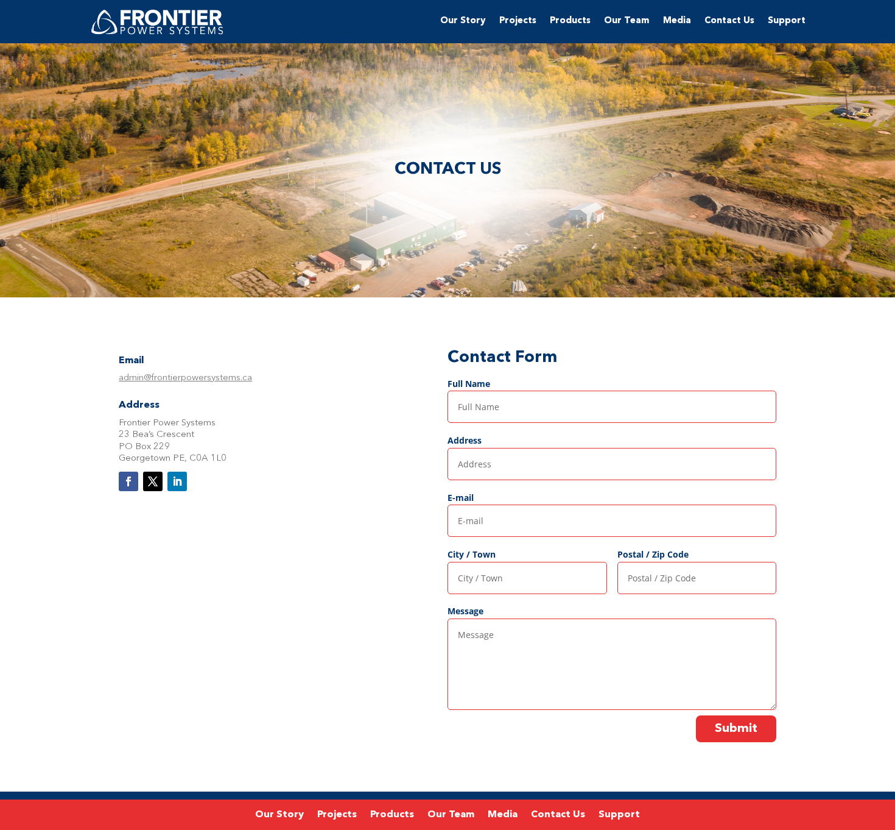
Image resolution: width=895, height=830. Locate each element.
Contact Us (729, 21)
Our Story (463, 21)
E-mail (461, 497)
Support (787, 21)
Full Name (469, 383)
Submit (736, 729)
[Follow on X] (153, 481)
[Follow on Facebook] (128, 481)
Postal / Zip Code (653, 554)
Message (465, 611)
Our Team (627, 21)
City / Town (472, 554)
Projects (517, 21)
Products (570, 21)
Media (677, 21)
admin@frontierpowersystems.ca (185, 378)
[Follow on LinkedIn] (177, 481)
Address (465, 440)
